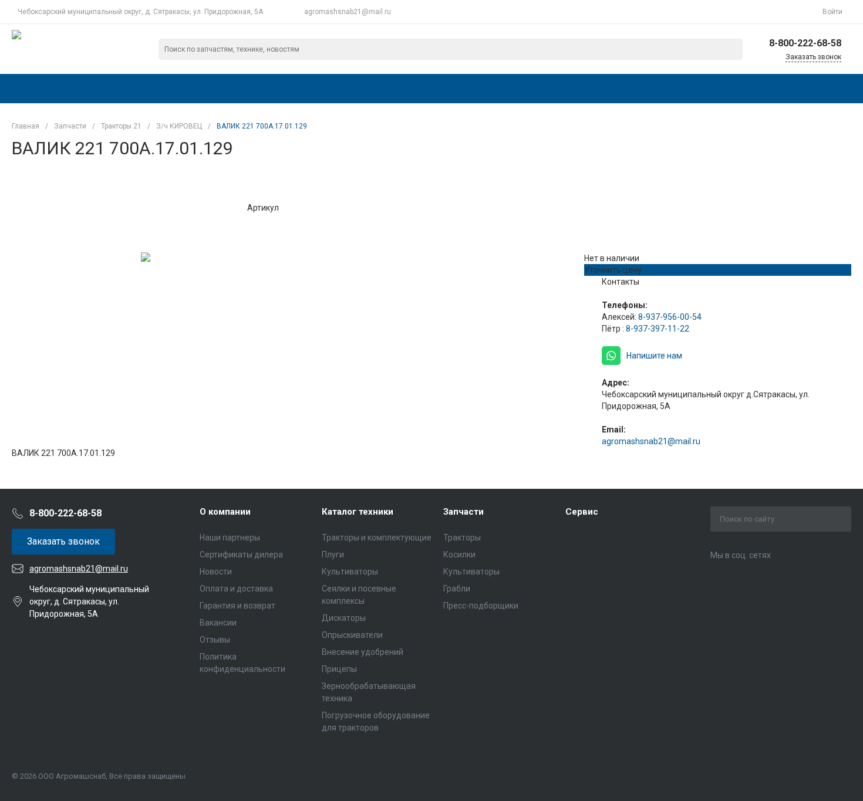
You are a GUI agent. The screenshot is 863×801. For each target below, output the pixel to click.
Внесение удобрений (362, 652)
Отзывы (215, 639)
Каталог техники (357, 511)
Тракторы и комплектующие (377, 537)
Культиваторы (350, 571)
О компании (225, 511)
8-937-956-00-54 (670, 317)
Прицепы (339, 669)
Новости (216, 571)
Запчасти (463, 511)
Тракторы (462, 537)
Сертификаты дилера (241, 554)
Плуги (333, 554)
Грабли (456, 588)
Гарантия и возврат (237, 605)
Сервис (581, 511)
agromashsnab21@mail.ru (347, 12)
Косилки (459, 554)
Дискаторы (344, 618)
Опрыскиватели (352, 635)
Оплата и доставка (236, 588)
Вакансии (218, 622)
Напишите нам (654, 355)
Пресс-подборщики (480, 605)
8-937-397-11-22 (657, 328)
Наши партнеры (230, 537)
